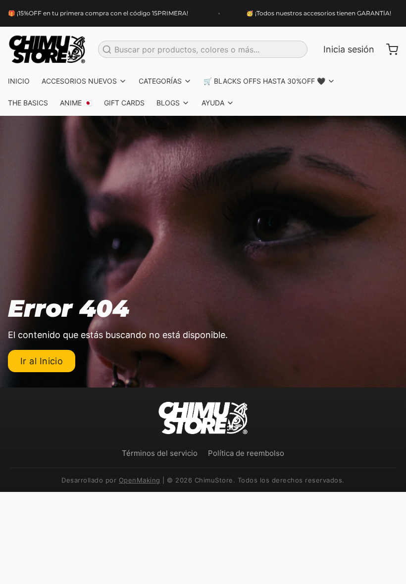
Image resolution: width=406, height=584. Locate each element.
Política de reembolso (246, 453)
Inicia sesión (348, 49)
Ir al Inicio (41, 361)
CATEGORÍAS (160, 81)
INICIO (19, 81)
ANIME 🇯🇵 (76, 102)
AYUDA (213, 102)
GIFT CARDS (124, 102)
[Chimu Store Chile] (47, 49)
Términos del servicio (160, 453)
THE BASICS (28, 102)
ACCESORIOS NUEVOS (79, 81)
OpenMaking (139, 480)
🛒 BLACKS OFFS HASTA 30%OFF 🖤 (264, 81)
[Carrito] (388, 49)
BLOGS (168, 102)
